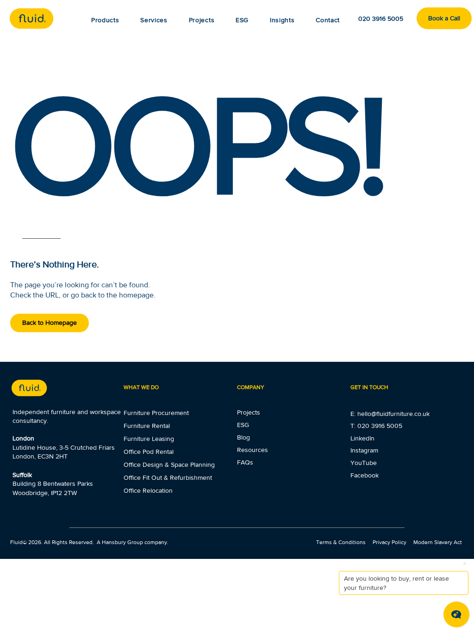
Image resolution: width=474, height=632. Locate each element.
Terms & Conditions (341, 542)
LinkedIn (362, 438)
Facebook (364, 475)
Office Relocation (148, 490)
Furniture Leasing (149, 438)
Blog (243, 437)
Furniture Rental (147, 425)
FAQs (245, 462)
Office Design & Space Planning (169, 464)
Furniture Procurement (156, 412)
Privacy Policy (389, 542)
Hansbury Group (122, 542)
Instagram (364, 450)
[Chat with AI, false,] (456, 614)
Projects (248, 412)
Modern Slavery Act (437, 542)
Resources (252, 449)
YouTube (363, 462)
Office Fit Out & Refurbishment (168, 477)
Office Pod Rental (149, 451)
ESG (243, 424)
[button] (282, 20)
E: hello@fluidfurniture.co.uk (390, 413)
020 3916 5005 (379, 425)
